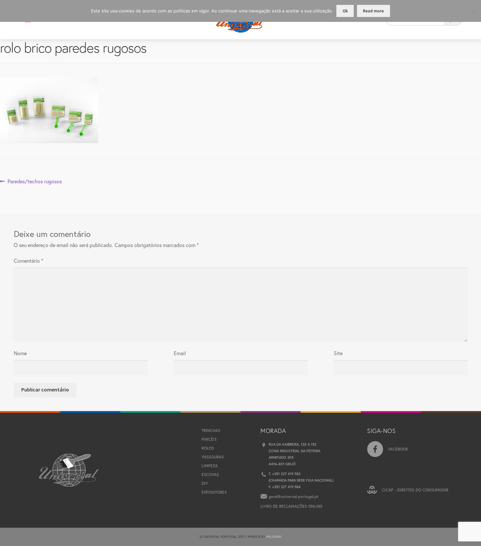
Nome (20, 353)
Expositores (214, 492)
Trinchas (211, 430)
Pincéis (209, 439)
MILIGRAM (273, 537)
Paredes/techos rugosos (34, 181)
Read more (373, 11)
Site (338, 353)
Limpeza (210, 465)
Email (180, 353)
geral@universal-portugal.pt (293, 496)
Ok (345, 11)
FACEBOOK (398, 449)
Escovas (210, 474)
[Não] (473, 11)
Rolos (208, 448)
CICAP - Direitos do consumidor (415, 490)
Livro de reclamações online (291, 506)
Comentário (28, 260)
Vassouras (213, 457)
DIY (205, 483)
